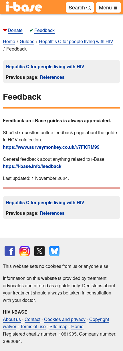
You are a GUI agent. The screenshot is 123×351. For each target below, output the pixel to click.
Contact (32, 319)
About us (12, 319)
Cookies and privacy (65, 319)
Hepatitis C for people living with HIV (45, 66)
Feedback (44, 30)
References (52, 77)
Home (9, 41)
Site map (58, 326)
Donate (15, 30)
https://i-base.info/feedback (32, 166)
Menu (106, 7)
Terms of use (33, 326)
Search (77, 7)
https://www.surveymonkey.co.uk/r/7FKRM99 (51, 147)
